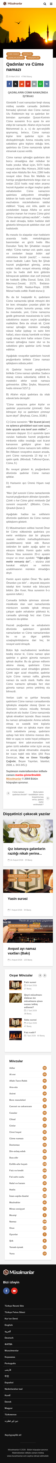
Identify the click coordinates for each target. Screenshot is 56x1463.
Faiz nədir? (30, 1032)
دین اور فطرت (11, 1421)
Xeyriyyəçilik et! (13, 1435)
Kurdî (7, 1395)
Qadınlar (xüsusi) (15, 58)
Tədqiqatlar (33, 58)
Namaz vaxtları (26, 930)
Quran (12, 880)
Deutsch (9, 1338)
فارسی (8, 1369)
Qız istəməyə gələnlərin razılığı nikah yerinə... (26, 851)
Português (10, 1363)
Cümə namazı (13, 54)
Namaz (12, 930)
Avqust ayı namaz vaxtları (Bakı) (22, 951)
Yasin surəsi (18, 899)
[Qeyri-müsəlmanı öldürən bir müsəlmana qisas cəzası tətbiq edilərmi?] (15, 997)
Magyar (8, 1408)
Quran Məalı (24, 880)
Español (9, 1382)
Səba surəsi (30, 1020)
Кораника (10, 1357)
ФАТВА (8, 1344)
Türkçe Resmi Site (14, 1306)
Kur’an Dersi (11, 1318)
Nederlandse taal (14, 1389)
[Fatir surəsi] (15, 985)
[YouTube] (14, 1291)
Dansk (8, 1401)
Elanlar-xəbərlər (17, 826)
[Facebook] (6, 1291)
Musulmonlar (12, 1350)
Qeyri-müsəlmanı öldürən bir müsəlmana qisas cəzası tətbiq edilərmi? (33, 1001)
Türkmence (10, 1414)
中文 (7, 1376)
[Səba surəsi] (15, 1022)
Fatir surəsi (30, 982)
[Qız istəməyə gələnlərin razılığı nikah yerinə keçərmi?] (28, 831)
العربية (8, 1331)
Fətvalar (27, 54)
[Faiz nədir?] (15, 1035)
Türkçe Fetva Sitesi (15, 1312)
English (9, 1325)
